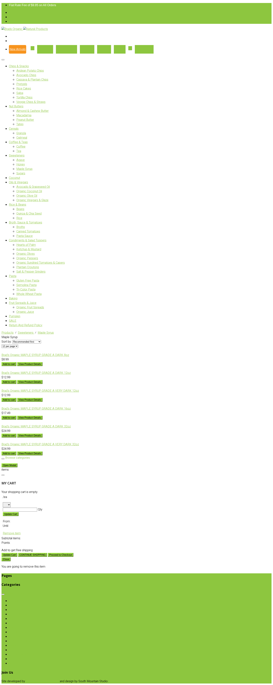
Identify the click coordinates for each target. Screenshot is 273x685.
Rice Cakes (23, 88)
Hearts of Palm (26, 245)
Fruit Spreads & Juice (22, 303)
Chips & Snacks (19, 66)
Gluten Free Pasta (27, 280)
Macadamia (23, 115)
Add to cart (9, 364)
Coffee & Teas (18, 142)
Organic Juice (25, 312)
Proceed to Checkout (60, 554)
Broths (20, 227)
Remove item (12, 533)
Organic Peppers (27, 258)
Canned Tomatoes (28, 231)
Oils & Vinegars (18, 182)
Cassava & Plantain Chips (32, 79)
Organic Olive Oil (26, 196)
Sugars (20, 173)
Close (6, 559)
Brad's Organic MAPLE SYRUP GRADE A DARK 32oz (36, 426)
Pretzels (21, 84)
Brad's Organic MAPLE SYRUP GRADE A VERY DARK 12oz (40, 391)
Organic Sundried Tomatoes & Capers (40, 263)
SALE (12, 321)
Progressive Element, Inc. (42, 681)
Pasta (12, 276)
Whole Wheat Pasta (29, 294)
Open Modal (9, 465)
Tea (18, 151)
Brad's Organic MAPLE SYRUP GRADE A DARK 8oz (35, 355)
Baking (13, 298)
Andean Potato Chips (30, 70)
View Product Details (30, 364)
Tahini (19, 124)
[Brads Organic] (12, 29)
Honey (20, 164)
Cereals (14, 129)
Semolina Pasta (26, 285)
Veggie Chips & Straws (31, 102)
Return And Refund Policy (25, 325)
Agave (20, 160)
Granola (21, 133)
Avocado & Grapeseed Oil (33, 187)
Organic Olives (25, 254)
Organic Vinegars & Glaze (32, 200)
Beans (20, 209)
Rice (19, 218)
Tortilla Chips (24, 97)
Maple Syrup (24, 169)
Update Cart (10, 514)
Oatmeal (21, 137)
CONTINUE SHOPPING (33, 554)
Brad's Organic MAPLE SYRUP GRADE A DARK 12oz (36, 373)
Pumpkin (14, 316)
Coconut (14, 178)
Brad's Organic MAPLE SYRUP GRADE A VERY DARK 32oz (40, 444)
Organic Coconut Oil (29, 191)
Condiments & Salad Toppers (27, 240)
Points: (5, 543)
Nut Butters (16, 106)
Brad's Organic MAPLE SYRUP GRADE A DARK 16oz (36, 408)
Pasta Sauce (24, 236)
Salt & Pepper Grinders (31, 271)
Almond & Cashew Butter (32, 111)
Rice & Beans (17, 204)
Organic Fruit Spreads (30, 307)
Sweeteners (17, 155)
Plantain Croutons (27, 267)
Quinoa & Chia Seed (29, 213)
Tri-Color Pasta (25, 289)
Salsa (19, 93)
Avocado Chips (26, 75)
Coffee (20, 146)
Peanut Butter (25, 120)
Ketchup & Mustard (28, 249)
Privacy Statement (122, 681)
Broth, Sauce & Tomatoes (25, 222)
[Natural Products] (35, 29)
